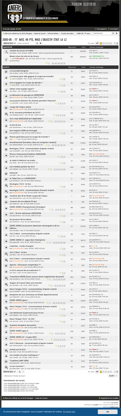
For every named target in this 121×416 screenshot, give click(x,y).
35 (58, 63)
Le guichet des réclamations (53, 53)
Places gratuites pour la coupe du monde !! (30, 137)
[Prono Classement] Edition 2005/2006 (28, 154)
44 (55, 145)
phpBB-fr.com (114, 407)
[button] (97, 43)
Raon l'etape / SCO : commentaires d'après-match (33, 289)
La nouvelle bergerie (19, 71)
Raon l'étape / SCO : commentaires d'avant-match (33, 306)
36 (61, 63)
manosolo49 (17, 346)
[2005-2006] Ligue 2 (19, 331)
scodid (94, 252)
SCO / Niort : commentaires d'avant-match (30, 258)
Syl (14, 236)
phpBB (95, 405)
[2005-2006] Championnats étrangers (27, 207)
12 (57, 169)
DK (13, 156)
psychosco (17, 216)
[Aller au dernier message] (97, 51)
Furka (94, 71)
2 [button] (103, 43)
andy (94, 160)
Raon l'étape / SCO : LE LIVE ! (22, 319)
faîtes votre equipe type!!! (22, 89)
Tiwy (14, 273)
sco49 (94, 95)
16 (54, 279)
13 (59, 169)
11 (54, 169)
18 (59, 279)
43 (53, 145)
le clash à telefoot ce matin (22, 160)
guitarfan (16, 133)
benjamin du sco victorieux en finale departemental (34, 294)
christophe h (97, 56)
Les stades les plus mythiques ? (24, 355)
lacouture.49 (18, 97)
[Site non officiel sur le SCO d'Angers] (36, 13)
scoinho (95, 148)
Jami (14, 352)
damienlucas (97, 167)
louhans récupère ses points (23, 325)
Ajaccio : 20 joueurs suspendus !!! (25, 265)
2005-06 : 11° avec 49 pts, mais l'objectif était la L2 (34, 39)
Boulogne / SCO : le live (20, 184)
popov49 (95, 107)
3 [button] (105, 43)
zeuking (95, 142)
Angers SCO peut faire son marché (26, 283)
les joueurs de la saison (20, 219)
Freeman (16, 204)
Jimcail (15, 321)
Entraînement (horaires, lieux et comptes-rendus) (33, 142)
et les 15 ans (15, 125)
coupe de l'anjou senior (20, 107)
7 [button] (114, 43)
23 (59, 242)
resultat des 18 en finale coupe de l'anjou (28, 196)
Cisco (94, 89)
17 (56, 279)
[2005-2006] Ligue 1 (19, 300)
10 (64, 121)
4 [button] (108, 43)
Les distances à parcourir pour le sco (27, 313)
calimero (95, 178)
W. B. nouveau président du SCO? (25, 112)
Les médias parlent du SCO (22, 167)
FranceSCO (19, 59)
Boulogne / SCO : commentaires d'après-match (32, 148)
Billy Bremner (97, 207)
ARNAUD (95, 306)
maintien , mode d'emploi (21, 246)
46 (61, 145)
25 (64, 242)
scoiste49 (18, 79)
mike (14, 163)
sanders (16, 231)
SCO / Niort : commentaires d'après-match (30, 233)
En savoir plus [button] (69, 412)
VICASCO (16, 181)
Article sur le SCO (18, 349)
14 (62, 169)
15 (64, 169)
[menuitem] (18, 29)
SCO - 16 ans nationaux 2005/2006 (25, 213)
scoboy (15, 73)
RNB (14, 175)
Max (16, 103)
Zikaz (14, 53)
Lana (94, 289)
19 (61, 279)
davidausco (17, 127)
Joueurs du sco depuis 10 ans (23, 201)
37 (64, 63)
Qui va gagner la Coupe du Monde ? (26, 83)
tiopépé (15, 169)
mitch (17, 85)
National (13, 173)
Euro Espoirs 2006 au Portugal (23, 130)
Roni (93, 190)
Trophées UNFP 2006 (19, 360)
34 (55, 63)
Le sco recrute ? (17, 366)
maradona (96, 83)
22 (56, 242)
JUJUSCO (95, 184)
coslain (95, 137)
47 (64, 145)
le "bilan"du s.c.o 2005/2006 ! (23, 178)
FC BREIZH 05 (97, 119)
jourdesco (16, 279)
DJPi (14, 139)
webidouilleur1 (18, 145)
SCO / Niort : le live (18, 252)
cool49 (15, 357)
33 (53, 63)
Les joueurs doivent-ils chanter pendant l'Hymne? (33, 101)
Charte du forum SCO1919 (21, 51)
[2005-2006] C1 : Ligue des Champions (27, 240)
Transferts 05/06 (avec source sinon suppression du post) (37, 276)
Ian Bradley (114, 402)
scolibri (94, 226)
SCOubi (95, 319)
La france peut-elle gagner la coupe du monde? (32, 76)
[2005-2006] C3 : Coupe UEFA (23, 337)
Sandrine (95, 112)
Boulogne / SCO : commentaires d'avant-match (32, 190)
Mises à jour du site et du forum (24, 56)
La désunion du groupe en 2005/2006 (27, 95)
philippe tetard (18, 115)
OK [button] (107, 412)
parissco (95, 173)
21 (53, 242)
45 (58, 145)
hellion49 (16, 297)
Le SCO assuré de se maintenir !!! (25, 270)
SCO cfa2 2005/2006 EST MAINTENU (26, 119)
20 (64, 279)
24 (61, 242)
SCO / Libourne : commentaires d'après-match (31, 343)
